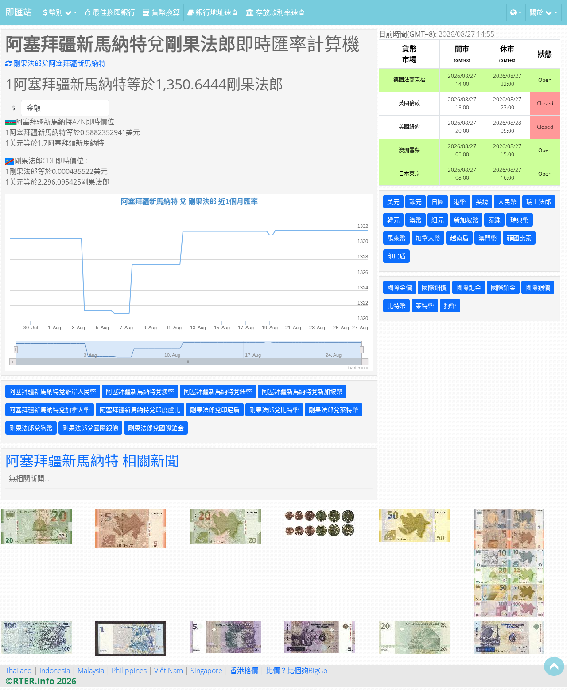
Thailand (18, 670)
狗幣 (450, 305)
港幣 (460, 201)
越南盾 (459, 238)
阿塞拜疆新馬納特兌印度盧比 (140, 409)
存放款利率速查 (279, 12)
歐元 (415, 201)
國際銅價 (434, 287)
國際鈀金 (468, 287)
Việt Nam (168, 670)
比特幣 (396, 305)
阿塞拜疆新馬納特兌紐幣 (218, 391)
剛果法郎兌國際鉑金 (156, 428)
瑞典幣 (519, 220)
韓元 (393, 220)
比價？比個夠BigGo (296, 670)
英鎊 (482, 201)
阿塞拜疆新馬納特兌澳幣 (140, 391)
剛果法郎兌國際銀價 (90, 428)
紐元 (437, 220)
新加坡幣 (466, 220)
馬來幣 (396, 238)
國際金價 (399, 287)
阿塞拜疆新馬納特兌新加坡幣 (302, 391)
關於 (537, 12)
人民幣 (507, 201)
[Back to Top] (554, 666)
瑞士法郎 (538, 201)
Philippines (129, 670)
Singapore (206, 670)
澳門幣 (487, 238)
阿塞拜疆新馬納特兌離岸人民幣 (52, 391)
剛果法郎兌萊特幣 (333, 409)
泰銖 (494, 220)
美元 (393, 201)
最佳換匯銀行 (113, 12)
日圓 (437, 201)
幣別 (56, 12)
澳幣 (415, 220)
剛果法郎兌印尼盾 (215, 409)
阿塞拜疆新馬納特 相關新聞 (92, 460)
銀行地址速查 (216, 12)
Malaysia (91, 670)
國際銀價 (537, 287)
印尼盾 (396, 256)
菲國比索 (519, 238)
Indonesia (54, 670)
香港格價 (244, 670)
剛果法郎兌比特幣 (274, 409)
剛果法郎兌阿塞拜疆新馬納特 (58, 63)
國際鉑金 (503, 287)
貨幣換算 (165, 12)
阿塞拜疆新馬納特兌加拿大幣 (49, 409)
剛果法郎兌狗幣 (31, 428)
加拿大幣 (428, 238)
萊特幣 (425, 305)
